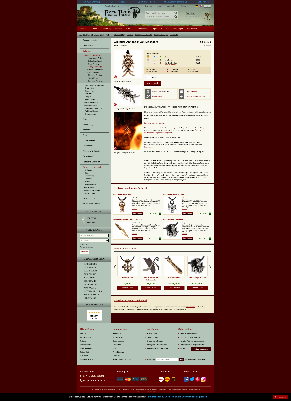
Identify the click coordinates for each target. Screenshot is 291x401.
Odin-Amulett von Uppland (173, 194)
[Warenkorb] (207, 16)
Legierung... (148, 147)
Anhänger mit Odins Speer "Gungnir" (128, 219)
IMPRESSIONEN (91, 264)
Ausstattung (106, 29)
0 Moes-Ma (174, 35)
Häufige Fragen (86, 348)
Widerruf (183, 348)
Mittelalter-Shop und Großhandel (130, 300)
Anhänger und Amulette (143, 35)
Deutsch (91, 218)
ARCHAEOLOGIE (91, 295)
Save (115, 76)
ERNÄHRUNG (90, 281)
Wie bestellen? (85, 337)
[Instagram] (203, 379)
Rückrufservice (86, 345)
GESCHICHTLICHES (93, 291)
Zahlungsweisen (119, 341)
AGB (115, 348)
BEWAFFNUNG (90, 284)
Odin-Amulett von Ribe (122, 194)
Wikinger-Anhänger (161, 35)
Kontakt (148, 6)
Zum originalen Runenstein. (154, 123)
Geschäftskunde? (112, 6)
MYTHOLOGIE (90, 288)
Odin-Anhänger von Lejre (173, 219)
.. (164, 123)
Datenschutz (85, 352)
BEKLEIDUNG (90, 274)
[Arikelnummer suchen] (175, 16)
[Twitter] (191, 379)
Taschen (118, 29)
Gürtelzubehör (141, 29)
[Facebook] (186, 379)
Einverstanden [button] (280, 397)
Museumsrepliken (86, 359)
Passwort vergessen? (86, 247)
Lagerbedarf (157, 29)
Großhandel (190, 307)
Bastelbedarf (192, 29)
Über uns (116, 356)
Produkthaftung (118, 352)
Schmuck (130, 35)
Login (159, 6)
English (91, 223)
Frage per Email (191, 91)
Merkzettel (171, 6)
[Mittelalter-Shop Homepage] (122, 13)
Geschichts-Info (94, 258)
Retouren (83, 341)
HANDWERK (89, 278)
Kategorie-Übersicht (91, 162)
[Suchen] (175, 13)
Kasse (183, 6)
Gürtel (128, 29)
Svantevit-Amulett (174, 277)
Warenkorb (190, 13)
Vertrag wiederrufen (201, 349)
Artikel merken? (157, 96)
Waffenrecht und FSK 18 (122, 359)
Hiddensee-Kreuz (128, 277)
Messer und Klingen (174, 29)
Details (134, 209)
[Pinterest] (197, 379)
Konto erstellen (84, 244)
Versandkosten (118, 337)
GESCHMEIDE (90, 267)
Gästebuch (117, 345)
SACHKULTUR (90, 271)
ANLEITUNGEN (90, 298)
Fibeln (94, 29)
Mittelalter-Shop (119, 35)
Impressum (117, 334)
